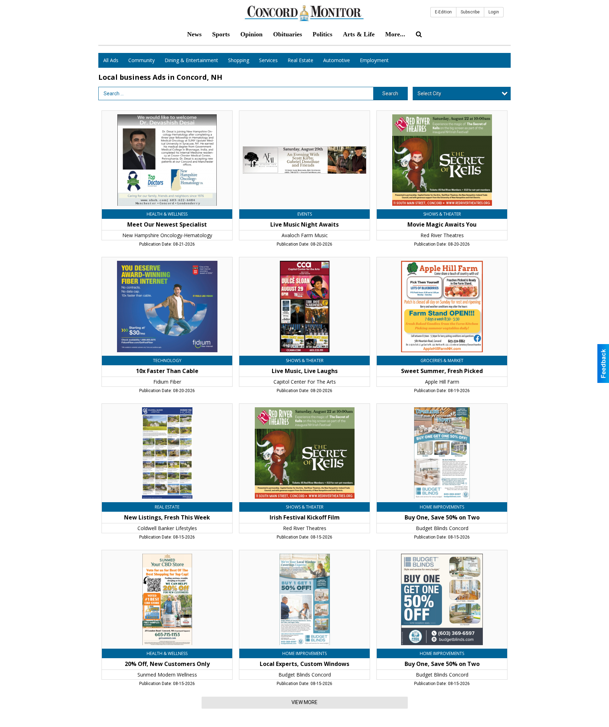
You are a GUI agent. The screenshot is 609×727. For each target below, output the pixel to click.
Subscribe (470, 12)
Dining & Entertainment (191, 60)
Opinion (251, 34)
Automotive (336, 60)
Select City (429, 93)
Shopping (238, 60)
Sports (221, 34)
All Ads (110, 60)
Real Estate (300, 60)
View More (304, 702)
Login (493, 12)
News (194, 34)
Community (141, 60)
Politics (322, 34)
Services (268, 60)
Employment (374, 60)
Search (390, 93)
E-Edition (443, 12)
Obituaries (287, 34)
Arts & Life (359, 34)
